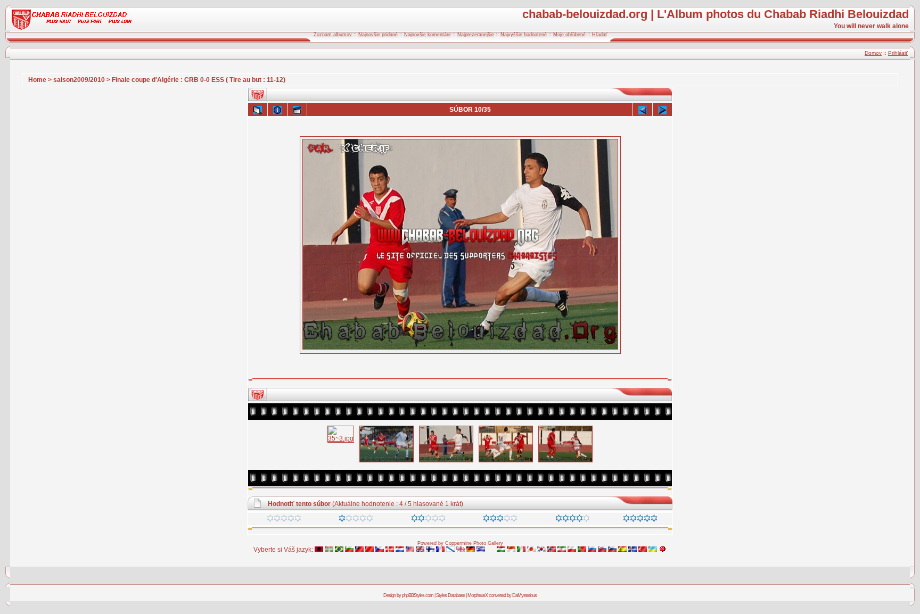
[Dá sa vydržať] (428, 520)
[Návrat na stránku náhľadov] (257, 109)
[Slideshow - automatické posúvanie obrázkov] (297, 109)
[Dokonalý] (640, 520)
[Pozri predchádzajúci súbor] (642, 109)
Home (37, 80)
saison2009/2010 (79, 80)
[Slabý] (356, 520)
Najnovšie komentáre (427, 34)
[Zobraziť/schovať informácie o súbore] (277, 109)
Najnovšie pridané (378, 34)
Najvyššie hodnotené (523, 34)
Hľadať (599, 34)
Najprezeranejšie (475, 34)
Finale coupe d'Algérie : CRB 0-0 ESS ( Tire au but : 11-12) (198, 80)
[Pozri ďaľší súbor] (662, 109)
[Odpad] (284, 520)
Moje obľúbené (569, 34)
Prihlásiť (898, 53)
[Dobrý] (500, 520)
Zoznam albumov (333, 34)
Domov (873, 53)
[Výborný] (572, 520)
